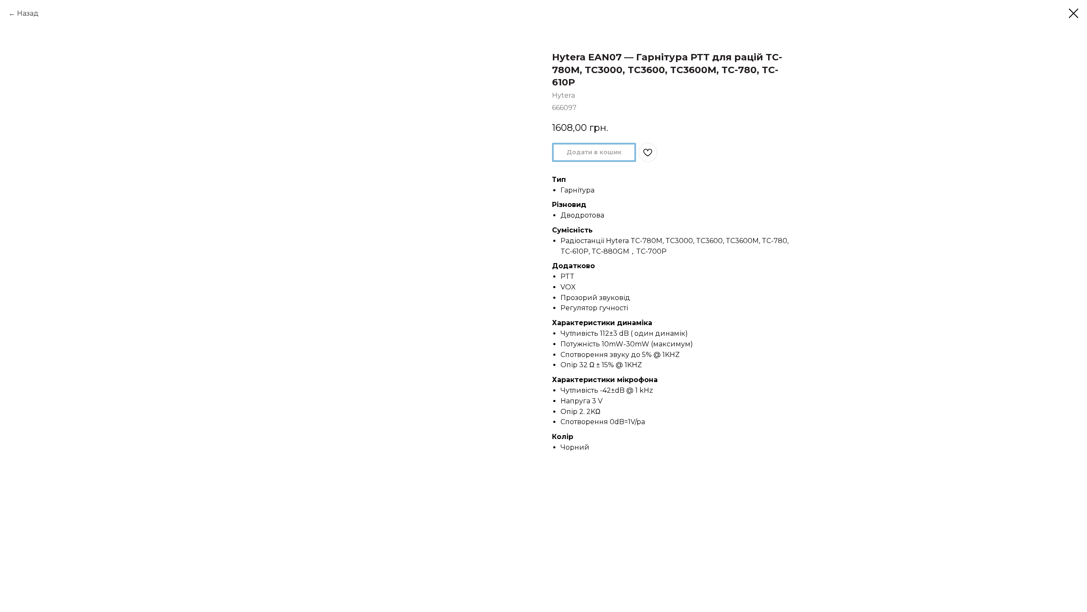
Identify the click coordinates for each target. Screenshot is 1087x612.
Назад (28, 13)
